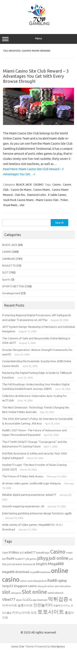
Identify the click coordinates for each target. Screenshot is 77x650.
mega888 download (15, 572)
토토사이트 (50, 611)
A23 (22, 552)
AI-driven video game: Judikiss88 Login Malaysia (31, 483)
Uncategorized (11, 293)
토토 (34, 612)
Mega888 (56, 564)
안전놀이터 (43, 605)
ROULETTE (9, 265)
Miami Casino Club (47, 199)
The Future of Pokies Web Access (22, 476)
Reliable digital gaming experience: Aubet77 (29, 494)
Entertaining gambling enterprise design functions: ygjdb (37, 513)
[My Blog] (38, 25)
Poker (64, 199)
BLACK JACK (24, 184)
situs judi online (45, 586)
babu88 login (43, 552)
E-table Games (57, 194)
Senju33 (7, 586)
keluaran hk (29, 564)
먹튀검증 (58, 599)
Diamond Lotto (36, 194)
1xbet (5, 552)
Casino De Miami (21, 189)
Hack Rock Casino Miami (18, 199)
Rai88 (52, 580)
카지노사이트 (21, 612)
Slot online (34, 592)
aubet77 (30, 552)
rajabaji (62, 580)
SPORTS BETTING (13, 286)
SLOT (5, 272)
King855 (41, 564)
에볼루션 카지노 (61, 605)
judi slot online (14, 564)
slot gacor (16, 593)
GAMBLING (9, 258)
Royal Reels (10, 204)
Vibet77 (8, 599)
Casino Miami (41, 189)
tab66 (51, 593)
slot (22, 204)
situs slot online (63, 586)
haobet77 (20, 559)
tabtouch (59, 593)
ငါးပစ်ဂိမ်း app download (34, 600)
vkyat (19, 600)
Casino (56, 184)
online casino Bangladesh (33, 581)
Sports (6, 279)
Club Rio (20, 194)
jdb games (31, 559)
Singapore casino (25, 586)
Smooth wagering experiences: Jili (23, 506)
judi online (58, 558)
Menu (38, 38)
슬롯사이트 (25, 605)
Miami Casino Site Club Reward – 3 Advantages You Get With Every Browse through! (36, 76)
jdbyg (42, 558)
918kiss (14, 552)
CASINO (38, 184)
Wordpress (58, 646)
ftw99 (10, 558)
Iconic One (17, 646)
